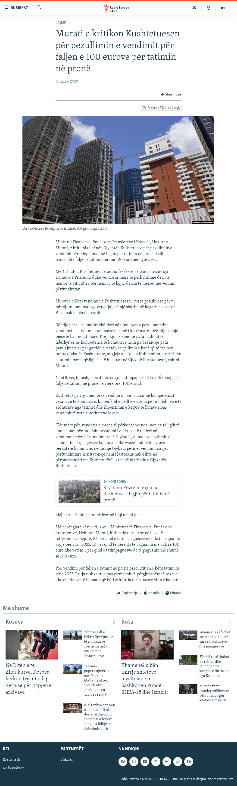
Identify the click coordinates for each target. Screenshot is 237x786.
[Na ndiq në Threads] (166, 761)
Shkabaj (67, 759)
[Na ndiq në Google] (188, 761)
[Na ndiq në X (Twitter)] (155, 761)
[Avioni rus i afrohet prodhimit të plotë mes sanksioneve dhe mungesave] (188, 635)
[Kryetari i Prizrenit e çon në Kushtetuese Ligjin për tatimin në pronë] (79, 491)
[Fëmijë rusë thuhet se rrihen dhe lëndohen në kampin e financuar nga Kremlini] (188, 660)
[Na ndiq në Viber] (177, 761)
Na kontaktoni (14, 768)
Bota (127, 622)
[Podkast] (209, 8)
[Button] (171, 95)
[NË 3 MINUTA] (194, 8)
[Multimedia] (223, 8)
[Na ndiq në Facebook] (122, 761)
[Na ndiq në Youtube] (144, 761)
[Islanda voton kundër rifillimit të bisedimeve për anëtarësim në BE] (188, 689)
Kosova (15, 622)
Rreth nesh (11, 759)
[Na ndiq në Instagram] (133, 761)
